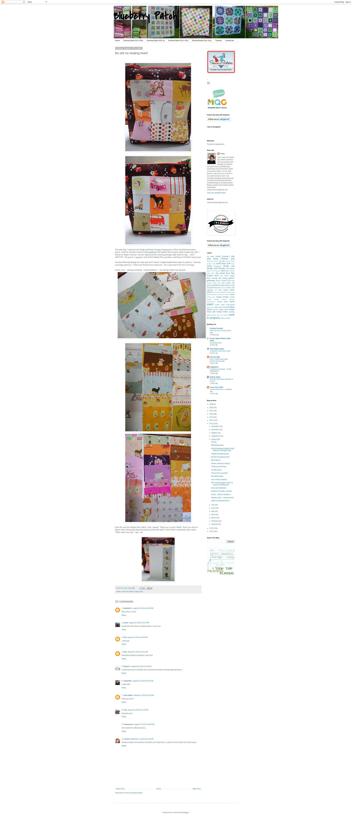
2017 (211, 411)
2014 (211, 420)
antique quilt (211, 263)
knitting (222, 285)
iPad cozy (231, 280)
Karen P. (127, 666)
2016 (211, 414)
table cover (210, 307)
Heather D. (128, 608)
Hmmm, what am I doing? (220, 463)
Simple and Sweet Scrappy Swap (153, 250)
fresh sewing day (214, 278)
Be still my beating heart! (220, 457)
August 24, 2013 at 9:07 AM (143, 681)
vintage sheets (222, 312)
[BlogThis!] (143, 588)
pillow (232, 290)
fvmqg (224, 278)
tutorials (215, 309)
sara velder (128, 695)
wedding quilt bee (217, 315)
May (213, 511)
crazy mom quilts (216, 387)
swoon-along (230, 304)
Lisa (125, 710)
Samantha (128, 681)
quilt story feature (223, 294)
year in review (225, 318)
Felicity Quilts (215, 377)
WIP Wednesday (217, 445)
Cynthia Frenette (216, 328)
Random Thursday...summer (221, 491)
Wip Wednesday (217, 476)
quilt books (231, 292)
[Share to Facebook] (148, 588)
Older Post (196, 789)
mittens (223, 287)
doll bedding (230, 268)
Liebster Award (229, 261)
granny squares (221, 280)
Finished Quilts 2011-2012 (202, 40)
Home (117, 40)
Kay (125, 652)
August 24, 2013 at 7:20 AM (141, 666)
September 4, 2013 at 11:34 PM (141, 739)
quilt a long (216, 292)
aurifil (218, 263)
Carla (126, 623)
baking (209, 266)
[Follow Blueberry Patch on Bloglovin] (219, 121)
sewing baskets (213, 299)
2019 (211, 404)
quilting (232, 294)
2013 (211, 424)
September (215, 436)
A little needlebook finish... (220, 501)
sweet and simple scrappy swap (132, 591)
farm (227, 271)
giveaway (211, 280)
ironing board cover (214, 283)
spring (232, 302)
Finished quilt (227, 259)
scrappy (219, 297)
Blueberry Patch (145, 16)
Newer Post (120, 789)
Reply (124, 615)
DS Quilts (210, 256)
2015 (211, 417)
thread (225, 307)
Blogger (186, 812)
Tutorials (218, 40)
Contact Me (229, 40)
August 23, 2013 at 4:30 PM (143, 608)
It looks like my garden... (220, 473)
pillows (209, 292)
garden (231, 278)
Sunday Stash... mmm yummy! (222, 498)
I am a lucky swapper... (219, 479)
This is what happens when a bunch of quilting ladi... (222, 484)
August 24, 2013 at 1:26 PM (143, 695)
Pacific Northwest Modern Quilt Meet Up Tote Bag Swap (222, 449)
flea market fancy (223, 273)
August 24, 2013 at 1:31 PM (138, 710)
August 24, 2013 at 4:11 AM (138, 652)
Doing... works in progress (220, 494)
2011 (211, 531)
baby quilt (226, 263)
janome (209, 285)
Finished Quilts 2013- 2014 (178, 40)
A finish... (214, 442)
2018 (211, 407)
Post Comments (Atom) (133, 793)
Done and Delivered (218, 488)
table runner (219, 307)
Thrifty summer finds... (219, 467)
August (214, 439)
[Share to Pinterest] (151, 588)
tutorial (209, 309)
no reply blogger (221, 290)
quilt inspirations (212, 294)
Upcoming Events (216, 343)
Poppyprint (214, 367)
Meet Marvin (215, 460)
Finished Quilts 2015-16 (156, 40)
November (215, 430)
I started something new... (220, 454)
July (213, 505)
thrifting (231, 307)
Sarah (127, 739)
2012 (211, 528)
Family (217, 256)
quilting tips (211, 297)
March (213, 518)
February (214, 521)
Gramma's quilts (212, 261)
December (215, 426)
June (213, 508)
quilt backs (223, 292)
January (214, 524)
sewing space (222, 301)
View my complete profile (216, 193)
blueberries (217, 266)
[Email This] (140, 588)
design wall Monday (216, 268)
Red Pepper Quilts (217, 349)
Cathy (222, 154)
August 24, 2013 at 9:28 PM (144, 724)
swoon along (219, 304)
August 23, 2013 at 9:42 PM (137, 637)
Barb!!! (179, 527)
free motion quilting (227, 276)
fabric (223, 271)
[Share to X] (146, 588)
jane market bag (228, 283)
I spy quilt (221, 261)
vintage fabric (223, 309)
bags (232, 263)
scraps (226, 297)
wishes (226, 315)
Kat (125, 637)
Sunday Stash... (217, 470)
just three (215, 285)
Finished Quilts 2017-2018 (133, 40)
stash (210, 304)
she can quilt (215, 357)
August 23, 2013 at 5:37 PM (139, 623)
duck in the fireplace (213, 271)
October (214, 433)
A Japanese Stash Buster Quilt (220, 351)
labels (227, 285)
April (213, 514)
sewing (232, 297)
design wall (228, 266)
